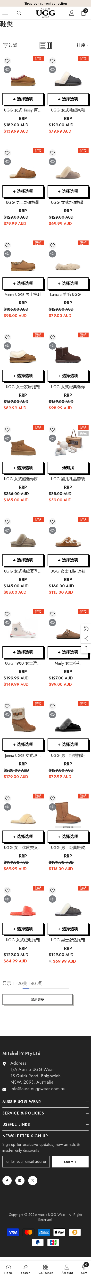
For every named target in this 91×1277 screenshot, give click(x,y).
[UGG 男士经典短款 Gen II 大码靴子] (68, 812)
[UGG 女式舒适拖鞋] (68, 166)
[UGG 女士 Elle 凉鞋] (68, 535)
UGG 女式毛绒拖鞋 (68, 110)
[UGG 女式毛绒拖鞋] (68, 74)
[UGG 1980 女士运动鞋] (23, 627)
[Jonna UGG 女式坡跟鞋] (23, 719)
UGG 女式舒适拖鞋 (68, 202)
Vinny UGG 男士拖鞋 (23, 294)
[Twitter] (32, 1180)
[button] (43, 45)
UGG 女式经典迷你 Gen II (68, 387)
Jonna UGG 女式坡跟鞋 (23, 755)
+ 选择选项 (23, 99)
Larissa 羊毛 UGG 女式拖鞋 (68, 294)
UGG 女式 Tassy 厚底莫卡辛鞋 (23, 110)
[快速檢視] (7, 69)
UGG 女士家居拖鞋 (23, 387)
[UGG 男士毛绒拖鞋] (68, 719)
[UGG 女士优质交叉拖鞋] (23, 812)
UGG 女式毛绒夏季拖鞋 (23, 571)
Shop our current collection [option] (45, 3)
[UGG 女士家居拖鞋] (23, 351)
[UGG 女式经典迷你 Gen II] (68, 351)
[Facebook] (7, 1180)
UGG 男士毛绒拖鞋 (68, 755)
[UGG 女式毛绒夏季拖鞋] (23, 535)
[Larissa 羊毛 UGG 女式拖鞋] (68, 259)
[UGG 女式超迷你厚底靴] (23, 443)
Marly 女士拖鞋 (68, 663)
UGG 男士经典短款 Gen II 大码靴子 (68, 847)
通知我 (68, 468)
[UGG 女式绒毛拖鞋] (23, 904)
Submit (70, 1161)
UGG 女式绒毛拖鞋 (23, 940)
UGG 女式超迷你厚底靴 (23, 479)
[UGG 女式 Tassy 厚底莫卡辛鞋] (23, 74)
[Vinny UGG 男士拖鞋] (23, 259)
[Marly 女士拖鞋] (68, 627)
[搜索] (19, 13)
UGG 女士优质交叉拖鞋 (23, 847)
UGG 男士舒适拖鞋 (23, 202)
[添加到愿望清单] (7, 61)
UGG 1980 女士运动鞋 (23, 663)
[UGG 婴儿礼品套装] (68, 443)
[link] (25, 1269)
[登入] (71, 13)
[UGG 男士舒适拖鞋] (23, 166)
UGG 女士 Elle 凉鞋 (68, 571)
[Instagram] (20, 1180)
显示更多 (37, 999)
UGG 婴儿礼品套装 (68, 479)
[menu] (5, 13)
